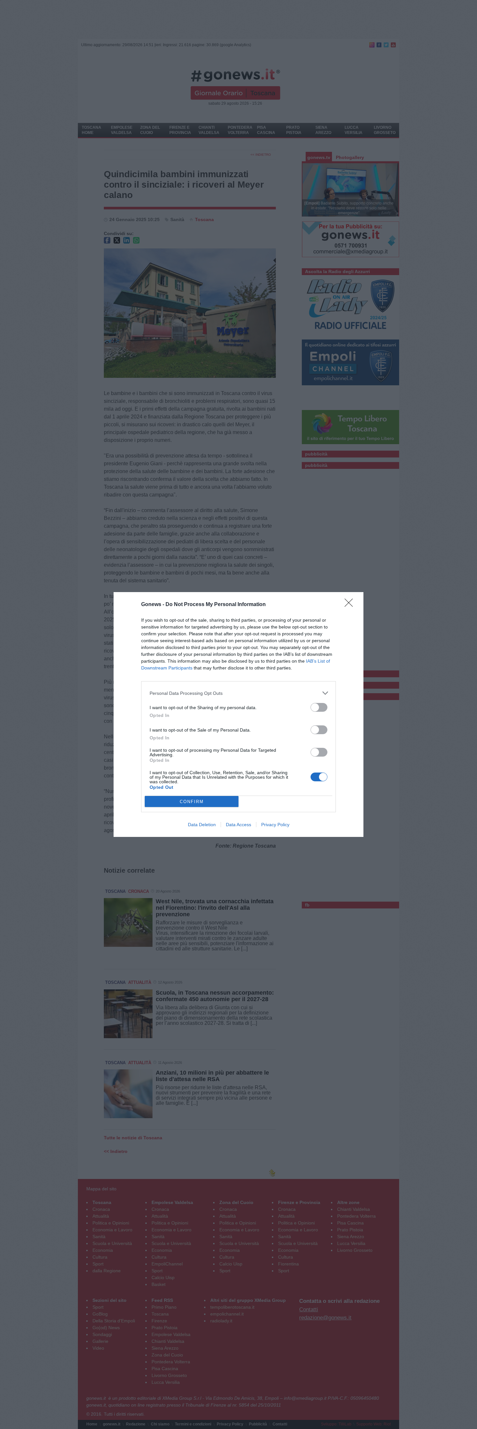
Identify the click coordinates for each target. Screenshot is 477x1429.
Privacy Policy (275, 824)
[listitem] (238, 693)
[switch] (319, 707)
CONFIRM (192, 801)
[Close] (351, 605)
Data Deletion (202, 824)
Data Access (238, 824)
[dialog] (238, 714)
